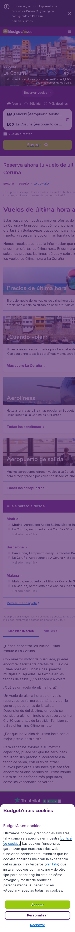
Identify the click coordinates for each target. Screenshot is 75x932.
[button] (37, 925)
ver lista (52, 864)
